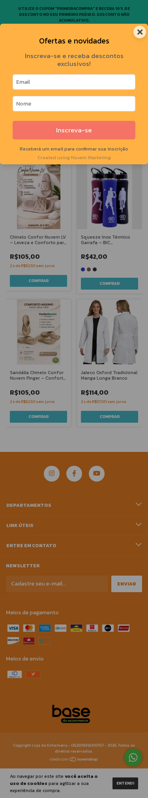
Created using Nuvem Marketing (74, 157)
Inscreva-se (74, 130)
